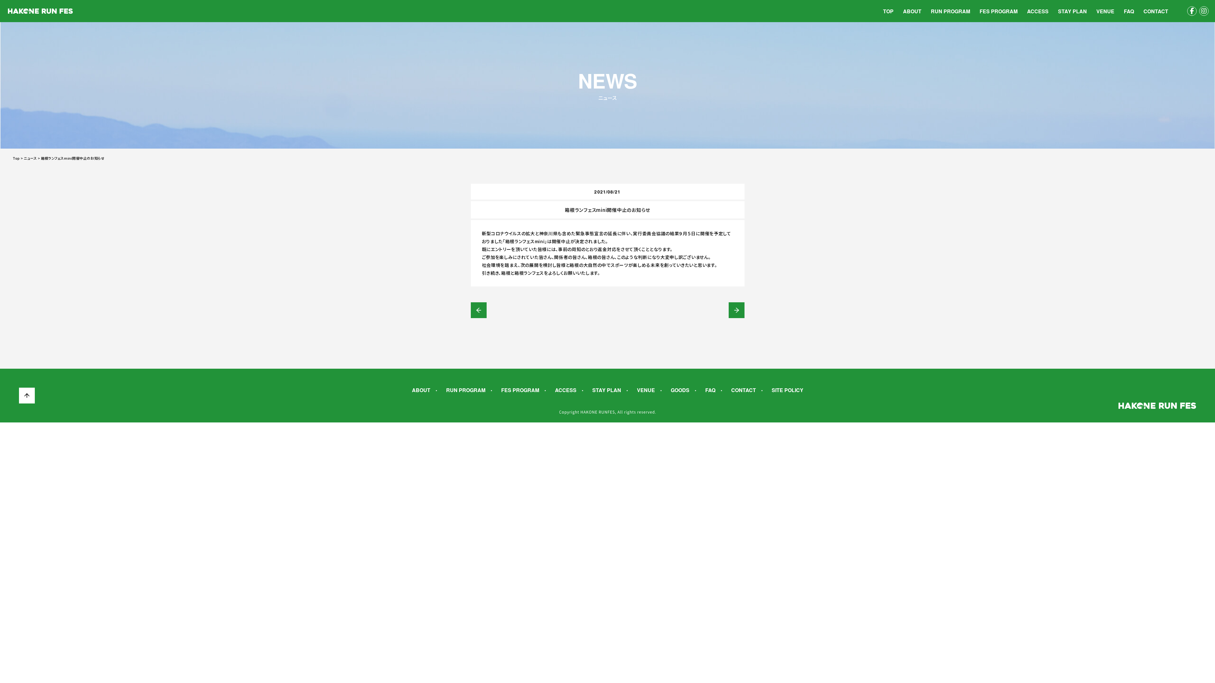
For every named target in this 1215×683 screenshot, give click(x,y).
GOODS (680, 390)
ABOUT (912, 11)
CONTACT (1155, 11)
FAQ (1129, 11)
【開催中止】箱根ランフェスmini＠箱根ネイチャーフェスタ (479, 310)
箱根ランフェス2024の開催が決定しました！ (737, 310)
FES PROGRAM (999, 11)
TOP (888, 11)
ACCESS (1038, 11)
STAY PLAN (1072, 11)
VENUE (1105, 11)
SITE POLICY (787, 390)
